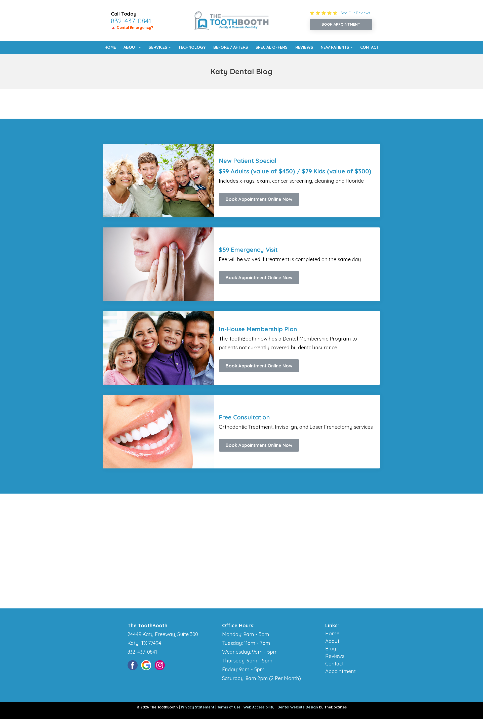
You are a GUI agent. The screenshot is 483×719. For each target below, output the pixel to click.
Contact (369, 47)
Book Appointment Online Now (259, 199)
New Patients (335, 47)
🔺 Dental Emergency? (132, 27)
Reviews (304, 47)
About (130, 47)
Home (110, 47)
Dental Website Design (297, 707)
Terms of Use (228, 707)
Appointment (340, 671)
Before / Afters (230, 47)
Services (158, 47)
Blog (330, 648)
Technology (192, 47)
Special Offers (272, 47)
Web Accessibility (259, 707)
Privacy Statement (197, 707)
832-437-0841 (131, 21)
